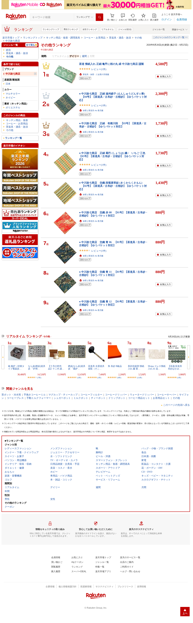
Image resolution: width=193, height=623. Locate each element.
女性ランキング (89, 29)
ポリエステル (13, 107)
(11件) (139, 378)
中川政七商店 (12, 40)
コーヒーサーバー (166, 394)
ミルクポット (80, 398)
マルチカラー (13, 93)
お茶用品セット (161, 398)
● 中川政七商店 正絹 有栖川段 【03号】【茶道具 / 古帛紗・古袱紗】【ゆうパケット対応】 (112, 125)
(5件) (79, 378)
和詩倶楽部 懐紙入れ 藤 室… (136, 367)
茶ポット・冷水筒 (11, 394)
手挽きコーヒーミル (35, 394)
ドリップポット (116, 398)
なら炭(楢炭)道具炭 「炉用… (36, 367)
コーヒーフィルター (91, 394)
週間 (84, 56)
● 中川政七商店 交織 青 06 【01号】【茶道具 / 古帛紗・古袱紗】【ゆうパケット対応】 (113, 244)
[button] (123, 17)
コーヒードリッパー (116, 394)
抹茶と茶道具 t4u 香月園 (93, 110)
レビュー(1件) (98, 69)
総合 (8, 50)
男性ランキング (71, 29)
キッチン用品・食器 (17, 120)
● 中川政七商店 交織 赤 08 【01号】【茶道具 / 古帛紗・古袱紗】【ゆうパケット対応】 (113, 214)
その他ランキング (56, 45)
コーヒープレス (15, 398)
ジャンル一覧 (158, 29)
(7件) (39, 378)
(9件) (119, 378)
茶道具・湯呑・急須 (120, 37)
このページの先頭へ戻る (176, 405)
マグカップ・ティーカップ (63, 394)
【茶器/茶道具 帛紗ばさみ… (176, 367)
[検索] (99, 17)
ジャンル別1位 (125, 29)
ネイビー (10, 97)
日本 (8, 83)
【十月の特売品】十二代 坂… (56, 367)
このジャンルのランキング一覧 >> (170, 37)
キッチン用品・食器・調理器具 (63, 37)
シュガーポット (62, 398)
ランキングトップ (51, 29)
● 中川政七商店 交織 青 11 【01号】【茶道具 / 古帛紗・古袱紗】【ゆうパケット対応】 (113, 273)
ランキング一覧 (13, 138)
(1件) (99, 378)
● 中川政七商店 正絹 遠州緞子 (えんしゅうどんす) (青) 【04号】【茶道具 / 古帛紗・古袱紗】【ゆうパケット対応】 (113, 97)
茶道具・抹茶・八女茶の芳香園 (96, 74)
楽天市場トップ (10, 37)
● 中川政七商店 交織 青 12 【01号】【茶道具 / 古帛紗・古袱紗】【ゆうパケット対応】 (113, 303)
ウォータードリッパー (142, 394)
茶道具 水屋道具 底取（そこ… (96, 367)
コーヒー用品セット (139, 398)
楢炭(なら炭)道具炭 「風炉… (76, 367)
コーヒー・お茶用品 (94, 37)
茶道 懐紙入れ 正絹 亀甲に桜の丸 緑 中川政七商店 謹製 (111, 63)
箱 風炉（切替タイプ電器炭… (16, 367)
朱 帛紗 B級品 (115, 366)
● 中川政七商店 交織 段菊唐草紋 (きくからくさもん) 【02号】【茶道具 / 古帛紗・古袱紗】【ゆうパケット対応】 (113, 186)
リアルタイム (107, 29)
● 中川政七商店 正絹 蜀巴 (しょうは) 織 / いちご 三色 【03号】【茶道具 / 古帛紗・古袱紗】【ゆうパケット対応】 (113, 156)
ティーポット (98, 398)
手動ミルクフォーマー (39, 398)
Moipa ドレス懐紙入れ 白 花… (157, 367)
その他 (138, 37)
